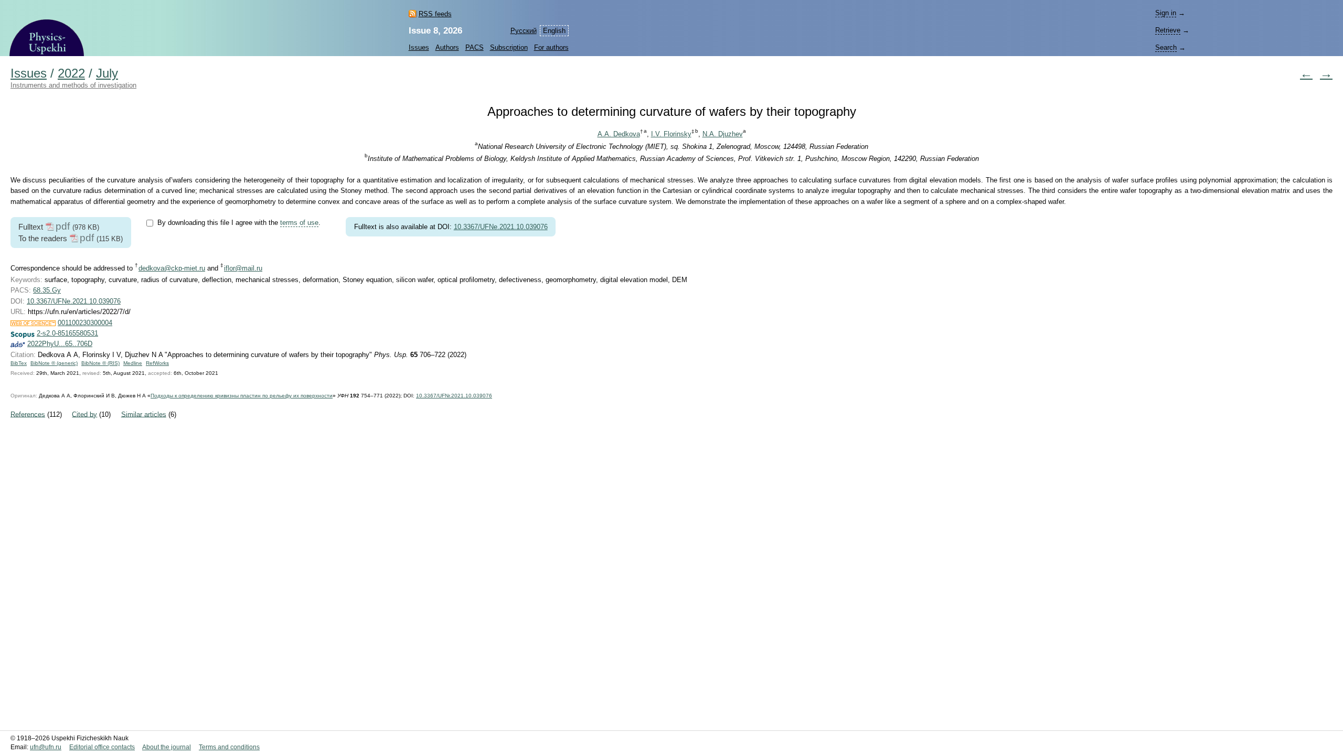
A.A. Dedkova (619, 134)
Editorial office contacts (102, 747)
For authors (551, 47)
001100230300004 (85, 323)
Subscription (509, 47)
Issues (419, 47)
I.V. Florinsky (671, 134)
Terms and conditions (229, 747)
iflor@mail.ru (243, 268)
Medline (132, 363)
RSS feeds (435, 14)
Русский (523, 31)
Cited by (84, 414)
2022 (71, 73)
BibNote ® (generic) (54, 363)
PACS (474, 47)
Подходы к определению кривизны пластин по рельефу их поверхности (242, 395)
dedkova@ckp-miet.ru (171, 268)
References (27, 414)
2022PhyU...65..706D (59, 344)
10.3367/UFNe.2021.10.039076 (501, 227)
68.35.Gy (47, 290)
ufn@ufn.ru (45, 747)
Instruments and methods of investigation (73, 85)
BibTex (18, 363)
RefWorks (157, 363)
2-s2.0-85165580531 (67, 333)
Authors (447, 47)
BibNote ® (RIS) (100, 363)
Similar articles (143, 414)
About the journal (166, 747)
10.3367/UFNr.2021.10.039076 (454, 395)
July (107, 73)
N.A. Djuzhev (722, 134)
